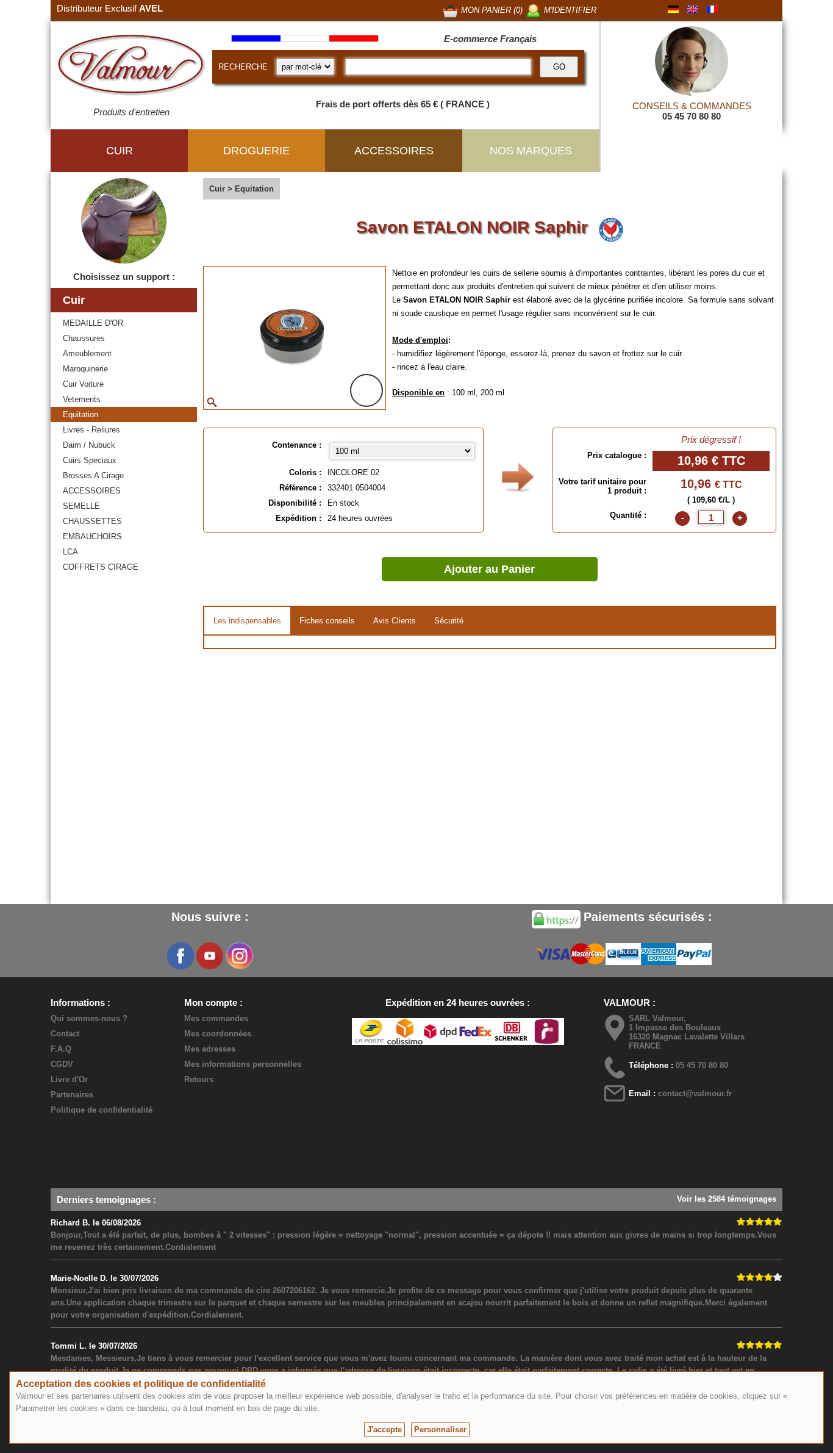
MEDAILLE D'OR (93, 323)
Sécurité (448, 620)
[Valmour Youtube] (209, 955)
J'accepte (384, 1429)
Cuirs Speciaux (89, 460)
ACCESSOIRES (92, 490)
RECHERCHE (243, 66)
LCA (70, 551)
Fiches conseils (327, 620)
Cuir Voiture (83, 384)
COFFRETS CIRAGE (100, 567)
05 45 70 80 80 (691, 116)
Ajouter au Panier (489, 569)
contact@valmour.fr (695, 1093)
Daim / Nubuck (89, 445)
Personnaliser (440, 1429)
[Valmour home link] (131, 67)
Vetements (82, 399)
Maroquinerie (85, 368)
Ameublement (87, 353)
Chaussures (84, 338)
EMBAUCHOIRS (92, 536)
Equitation (80, 414)
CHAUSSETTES (92, 521)
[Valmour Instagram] (239, 955)
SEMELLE (81, 506)
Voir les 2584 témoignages (726, 1199)
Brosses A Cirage (93, 475)
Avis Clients (394, 620)
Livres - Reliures (91, 429)
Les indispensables (247, 620)
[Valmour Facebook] (180, 955)
